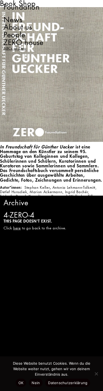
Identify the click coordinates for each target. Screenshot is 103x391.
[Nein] (96, 373)
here (17, 228)
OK (21, 383)
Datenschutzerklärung (67, 383)
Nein (36, 383)
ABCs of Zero (15, 48)
